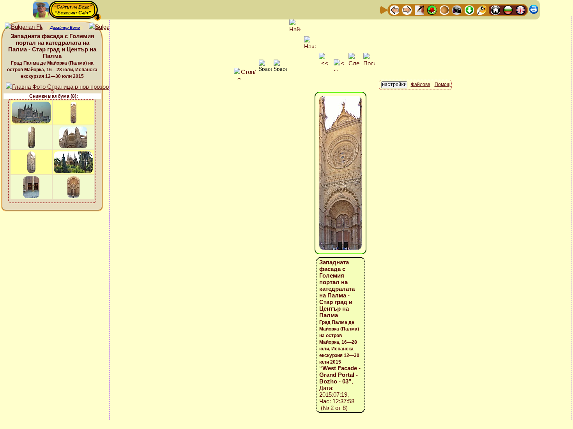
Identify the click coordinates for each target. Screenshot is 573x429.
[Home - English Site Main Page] (520, 9)
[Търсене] (481, 9)
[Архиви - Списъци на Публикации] (419, 9)
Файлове (420, 84)
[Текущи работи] (444, 9)
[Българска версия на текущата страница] (107, 27)
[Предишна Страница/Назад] (394, 9)
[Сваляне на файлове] (469, 9)
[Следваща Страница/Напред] (407, 9)
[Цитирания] (432, 9)
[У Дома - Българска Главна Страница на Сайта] (508, 9)
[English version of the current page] (23, 27)
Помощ (443, 84)
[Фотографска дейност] (457, 9)
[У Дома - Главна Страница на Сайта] (495, 9)
